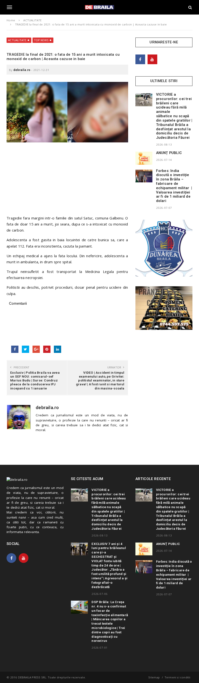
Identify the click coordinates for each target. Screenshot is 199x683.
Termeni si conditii (178, 677)
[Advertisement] (67, 181)
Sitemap (154, 677)
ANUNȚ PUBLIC (169, 153)
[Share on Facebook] (14, 349)
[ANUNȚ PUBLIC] (143, 158)
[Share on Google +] (36, 349)
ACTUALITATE (17, 40)
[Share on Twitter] (25, 349)
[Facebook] (140, 59)
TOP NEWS (41, 40)
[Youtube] (152, 59)
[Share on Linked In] (57, 349)
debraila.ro (21, 70)
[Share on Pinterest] (46, 349)
